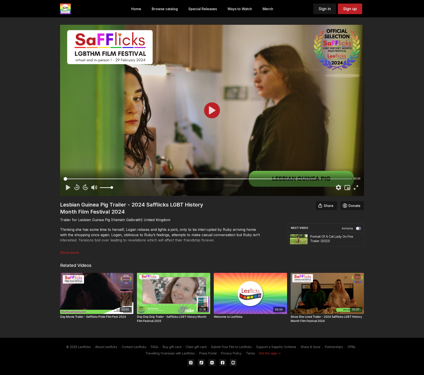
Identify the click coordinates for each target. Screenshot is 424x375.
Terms (250, 353)
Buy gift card (172, 347)
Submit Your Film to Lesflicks (231, 347)
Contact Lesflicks (134, 347)
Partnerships (334, 347)
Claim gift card (196, 347)
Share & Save (310, 347)
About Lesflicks (106, 347)
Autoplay (347, 228)
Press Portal (208, 353)
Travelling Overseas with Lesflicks (170, 353)
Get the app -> (270, 353)
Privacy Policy (231, 353)
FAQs (154, 347)
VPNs (351, 347)
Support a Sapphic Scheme (276, 347)
